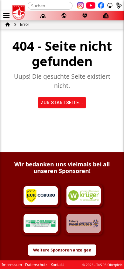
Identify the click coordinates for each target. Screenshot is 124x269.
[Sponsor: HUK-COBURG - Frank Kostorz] (41, 195)
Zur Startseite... (62, 102)
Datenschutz (36, 264)
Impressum (12, 264)
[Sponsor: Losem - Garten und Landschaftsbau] (41, 223)
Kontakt (57, 264)
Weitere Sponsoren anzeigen (62, 250)
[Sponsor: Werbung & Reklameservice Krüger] (84, 195)
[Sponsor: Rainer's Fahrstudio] (84, 223)
